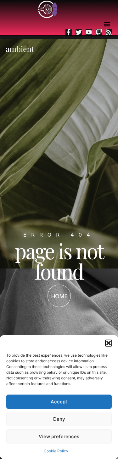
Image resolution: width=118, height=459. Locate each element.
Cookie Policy (56, 451)
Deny (59, 419)
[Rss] (109, 32)
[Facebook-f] (68, 32)
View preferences (59, 436)
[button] (108, 343)
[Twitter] (79, 32)
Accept (59, 402)
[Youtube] (89, 32)
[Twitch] (99, 32)
